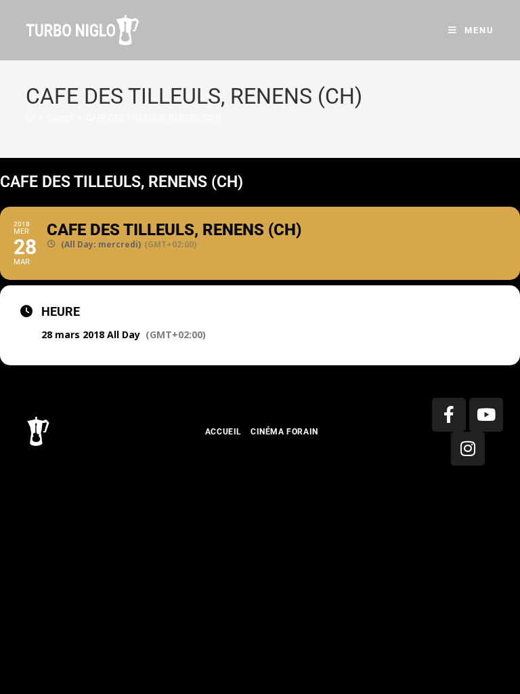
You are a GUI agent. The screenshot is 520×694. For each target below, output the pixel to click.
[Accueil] (30, 118)
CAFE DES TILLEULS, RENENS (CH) (153, 118)
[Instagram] (468, 449)
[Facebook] (449, 415)
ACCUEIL (223, 431)
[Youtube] (486, 415)
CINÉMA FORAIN (284, 431)
